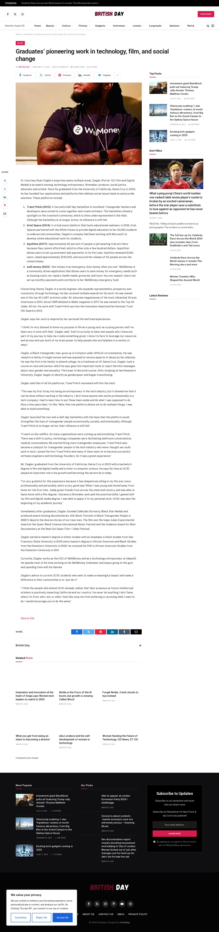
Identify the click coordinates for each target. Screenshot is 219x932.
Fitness (83, 25)
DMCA (121, 914)
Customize (21, 917)
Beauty (50, 25)
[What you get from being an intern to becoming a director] (35, 721)
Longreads (155, 25)
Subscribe (205, 14)
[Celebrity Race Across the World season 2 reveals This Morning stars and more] (158, 262)
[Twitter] (5, 189)
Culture (66, 25)
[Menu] (212, 25)
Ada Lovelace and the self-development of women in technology (75, 739)
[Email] (5, 213)
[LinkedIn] (5, 197)
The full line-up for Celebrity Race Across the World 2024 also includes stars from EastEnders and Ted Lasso (186, 240)
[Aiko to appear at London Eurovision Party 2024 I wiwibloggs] (90, 800)
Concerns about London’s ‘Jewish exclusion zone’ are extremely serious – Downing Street (117, 821)
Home (37, 25)
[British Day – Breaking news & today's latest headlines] (109, 14)
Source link (27, 618)
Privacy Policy (172, 845)
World (190, 25)
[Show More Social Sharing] (117, 75)
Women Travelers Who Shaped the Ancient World (185, 278)
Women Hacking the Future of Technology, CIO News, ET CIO (120, 737)
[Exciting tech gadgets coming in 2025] (158, 136)
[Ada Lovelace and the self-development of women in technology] (78, 721)
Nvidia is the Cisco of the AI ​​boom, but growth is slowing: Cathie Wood (76, 696)
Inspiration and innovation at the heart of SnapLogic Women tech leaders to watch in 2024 (35, 696)
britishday (125, 922)
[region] (41, 908)
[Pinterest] (5, 205)
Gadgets (100, 25)
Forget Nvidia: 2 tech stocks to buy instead (120, 694)
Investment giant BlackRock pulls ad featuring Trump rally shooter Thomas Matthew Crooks (186, 88)
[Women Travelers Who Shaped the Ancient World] (158, 281)
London (137, 25)
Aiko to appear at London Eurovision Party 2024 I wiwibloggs (115, 799)
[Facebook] (5, 181)
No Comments (62, 67)
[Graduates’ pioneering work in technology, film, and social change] (79, 124)
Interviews (119, 25)
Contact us (106, 914)
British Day (24, 67)
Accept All (62, 917)
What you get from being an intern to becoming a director (33, 737)
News (20, 43)
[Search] (208, 25)
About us (88, 914)
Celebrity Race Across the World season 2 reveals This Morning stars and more (61, 3)
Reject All (41, 917)
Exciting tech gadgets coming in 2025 (182, 133)
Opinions (174, 25)
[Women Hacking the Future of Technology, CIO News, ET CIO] (122, 721)
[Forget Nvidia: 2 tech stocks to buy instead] (122, 677)
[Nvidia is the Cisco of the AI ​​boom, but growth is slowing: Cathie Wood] (78, 677)
